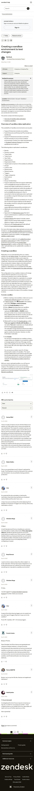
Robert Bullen (10, 462)
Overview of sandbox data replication (15, 119)
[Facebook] (5, 40)
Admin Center (14, 256)
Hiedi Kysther (10, 692)
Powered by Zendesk (19, 786)
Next (22, 732)
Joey (7, 488)
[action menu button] (31, 416)
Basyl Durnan (10, 554)
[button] (16, 741)
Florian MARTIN (10, 670)
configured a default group (12, 300)
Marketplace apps (18, 213)
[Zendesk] (17, 767)
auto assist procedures (17, 226)
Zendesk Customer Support (14, 142)
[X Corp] (8, 40)
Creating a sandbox (10, 121)
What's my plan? (29, 66)
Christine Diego (10, 518)
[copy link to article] (2, 40)
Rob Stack (9, 57)
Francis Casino (10, 633)
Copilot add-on (17, 224)
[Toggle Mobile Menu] (31, 2)
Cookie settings (8, 779)
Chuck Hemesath (7, 700)
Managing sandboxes (7, 372)
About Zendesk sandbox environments (20, 231)
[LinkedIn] (11, 40)
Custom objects (9, 218)
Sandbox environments (7, 104)
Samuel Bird (9, 417)
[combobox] (17, 403)
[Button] (2, 393)
